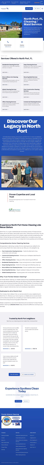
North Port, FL (33, 447)
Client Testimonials (5, 442)
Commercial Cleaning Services (22, 452)
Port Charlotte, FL (33, 440)
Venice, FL (32, 435)
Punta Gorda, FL (33, 442)
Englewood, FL (33, 437)
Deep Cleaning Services (20, 437)
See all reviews (14, 374)
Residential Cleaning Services (21, 435)
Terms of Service (4, 444)
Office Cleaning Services (20, 454)
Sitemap (3, 449)
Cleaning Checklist (5, 435)
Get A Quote (29, 8)
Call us (38, 8)
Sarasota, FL (32, 444)
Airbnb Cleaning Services (21, 446)
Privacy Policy (4, 447)
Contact (3, 437)
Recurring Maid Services (20, 444)
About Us (3, 440)
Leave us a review (29, 374)
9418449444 (8, 46)
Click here (22, 46)
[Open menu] (42, 8)
